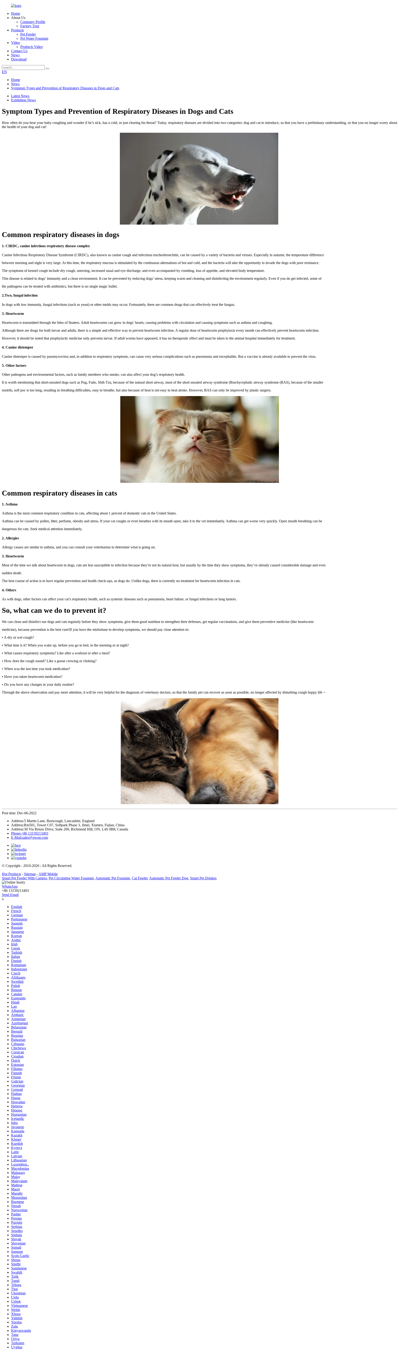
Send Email (10, 895)
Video (15, 43)
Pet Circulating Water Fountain (71, 878)
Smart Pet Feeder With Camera (24, 878)
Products (17, 30)
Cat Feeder (140, 878)
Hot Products (11, 874)
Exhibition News (23, 100)
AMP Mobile (48, 874)
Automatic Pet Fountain (112, 878)
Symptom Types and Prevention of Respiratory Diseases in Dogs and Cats (65, 88)
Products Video (31, 47)
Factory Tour (29, 26)
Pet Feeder (28, 34)
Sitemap (30, 874)
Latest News (20, 96)
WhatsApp (10, 886)
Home (15, 13)
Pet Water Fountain (34, 38)
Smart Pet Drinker (203, 878)
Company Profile (32, 22)
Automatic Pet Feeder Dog (168, 878)
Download (19, 59)
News (15, 55)
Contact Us (19, 51)
